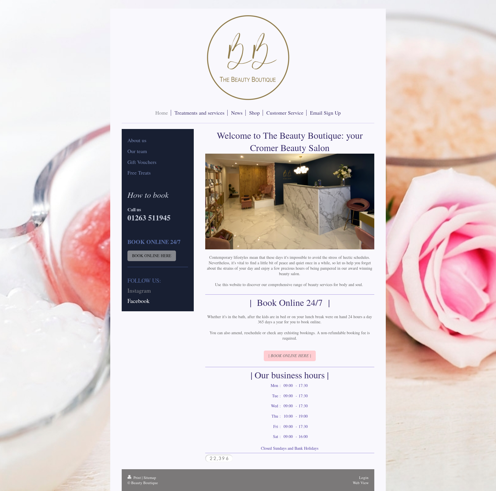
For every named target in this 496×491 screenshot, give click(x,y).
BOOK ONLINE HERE (151, 255)
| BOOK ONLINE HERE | (289, 355)
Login (364, 477)
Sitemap (150, 477)
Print (137, 477)
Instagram (139, 290)
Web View (361, 482)
